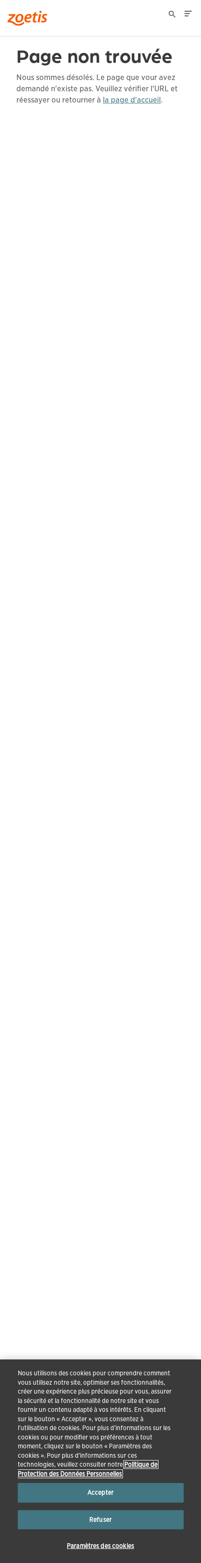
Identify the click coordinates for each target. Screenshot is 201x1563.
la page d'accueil (132, 99)
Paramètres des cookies (100, 1545)
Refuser (100, 1519)
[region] (100, 1461)
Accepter (100, 1492)
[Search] (172, 15)
